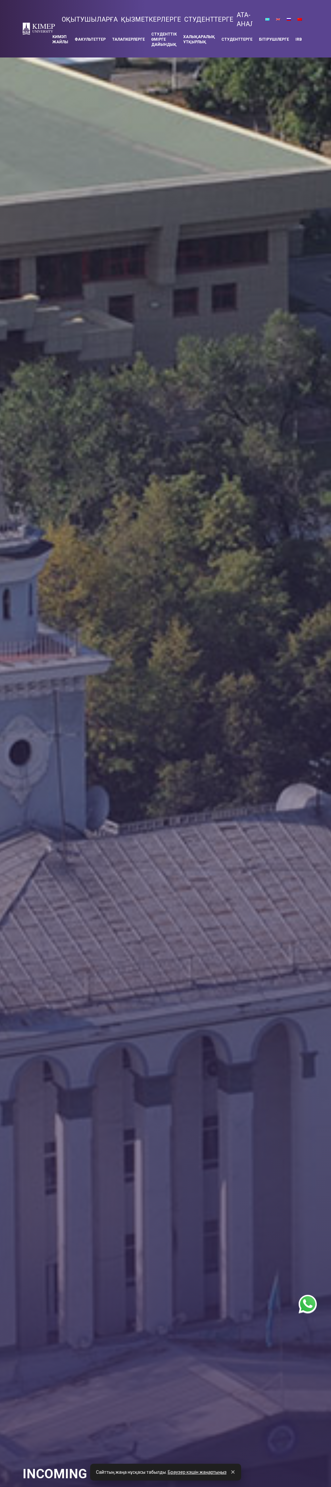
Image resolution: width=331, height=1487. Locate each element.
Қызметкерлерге (151, 19)
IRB (298, 39)
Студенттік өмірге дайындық (164, 39)
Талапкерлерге (128, 39)
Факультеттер (90, 39)
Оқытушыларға (90, 19)
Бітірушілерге (274, 39)
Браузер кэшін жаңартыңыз (197, 1472)
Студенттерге (208, 19)
